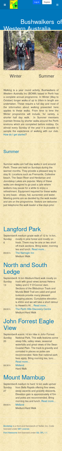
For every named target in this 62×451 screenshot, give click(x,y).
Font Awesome (10, 432)
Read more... (39, 249)
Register (47, 2)
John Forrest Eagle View (28, 324)
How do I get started (14, 134)
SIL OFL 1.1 (41, 432)
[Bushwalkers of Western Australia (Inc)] (14, 4)
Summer (11, 151)
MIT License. (24, 428)
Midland (20, 365)
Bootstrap (7, 425)
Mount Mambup (24, 377)
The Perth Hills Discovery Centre (33, 309)
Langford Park (22, 228)
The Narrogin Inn (25, 252)
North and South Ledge (25, 267)
